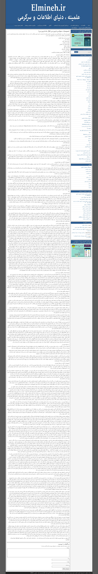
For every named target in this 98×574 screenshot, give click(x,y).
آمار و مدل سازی (88, 181)
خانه (89, 25)
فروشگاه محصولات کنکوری (86, 167)
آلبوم (90, 93)
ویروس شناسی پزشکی (86, 206)
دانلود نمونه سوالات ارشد (86, 197)
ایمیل (68, 561)
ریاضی (89, 183)
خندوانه (89, 105)
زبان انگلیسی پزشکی (87, 218)
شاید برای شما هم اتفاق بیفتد (85, 130)
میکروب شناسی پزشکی (30, 25)
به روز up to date (87, 122)
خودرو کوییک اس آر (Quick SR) (85, 158)
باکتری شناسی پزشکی (87, 208)
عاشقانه (89, 110)
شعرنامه (89, 108)
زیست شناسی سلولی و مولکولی (85, 216)
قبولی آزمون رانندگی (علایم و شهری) (84, 154)
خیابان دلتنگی (84, 225)
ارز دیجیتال (89, 156)
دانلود (90, 132)
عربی (90, 175)
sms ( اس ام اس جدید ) (86, 126)
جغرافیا (89, 140)
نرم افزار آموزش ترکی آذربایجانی (61, 25)
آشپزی (89, 95)
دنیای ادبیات (88, 144)
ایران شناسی (88, 112)
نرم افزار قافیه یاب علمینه (86, 61)
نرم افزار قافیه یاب (74, 25)
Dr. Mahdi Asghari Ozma (86, 66)
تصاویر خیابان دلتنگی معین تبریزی (81, 227)
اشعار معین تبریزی (19, 25)
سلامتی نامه (88, 99)
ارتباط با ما (74, 27)
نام (68, 558)
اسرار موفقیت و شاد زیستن (85, 114)
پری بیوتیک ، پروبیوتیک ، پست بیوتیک (84, 79)
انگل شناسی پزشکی (87, 210)
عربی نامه (89, 85)
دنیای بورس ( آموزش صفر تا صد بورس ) (83, 150)
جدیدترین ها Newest (87, 134)
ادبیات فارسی (88, 171)
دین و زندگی (88, 177)
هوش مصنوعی (88, 160)
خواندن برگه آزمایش (87, 152)
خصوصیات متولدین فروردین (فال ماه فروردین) (53, 31)
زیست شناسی (88, 169)
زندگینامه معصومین (87, 120)
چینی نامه (89, 91)
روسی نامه (89, 87)
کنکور (50, 25)
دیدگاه (67, 547)
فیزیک (90, 187)
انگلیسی (89, 179)
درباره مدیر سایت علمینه (86, 74)
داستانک (89, 101)
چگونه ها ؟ (89, 128)
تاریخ (90, 142)
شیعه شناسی (88, 97)
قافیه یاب (83, 25)
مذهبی (89, 116)
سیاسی (89, 138)
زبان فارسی (88, 173)
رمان (90, 103)
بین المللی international (86, 124)
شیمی (90, 185)
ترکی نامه (89, 83)
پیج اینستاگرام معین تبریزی (85, 27)
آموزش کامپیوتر (88, 146)
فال (90, 148)
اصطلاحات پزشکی (87, 204)
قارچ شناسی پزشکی (87, 212)
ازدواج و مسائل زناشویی (86, 118)
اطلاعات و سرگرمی (41, 25)
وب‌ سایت (67, 565)
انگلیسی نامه (88, 81)
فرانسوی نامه (88, 89)
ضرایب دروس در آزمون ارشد (85, 199)
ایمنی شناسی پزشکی (87, 214)
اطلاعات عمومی (88, 136)
